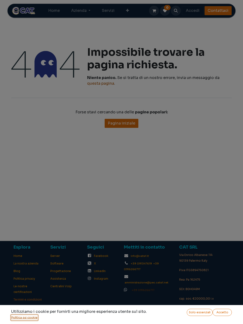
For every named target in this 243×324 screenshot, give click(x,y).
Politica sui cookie (24, 317)
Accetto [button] (222, 312)
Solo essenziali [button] (199, 312)
